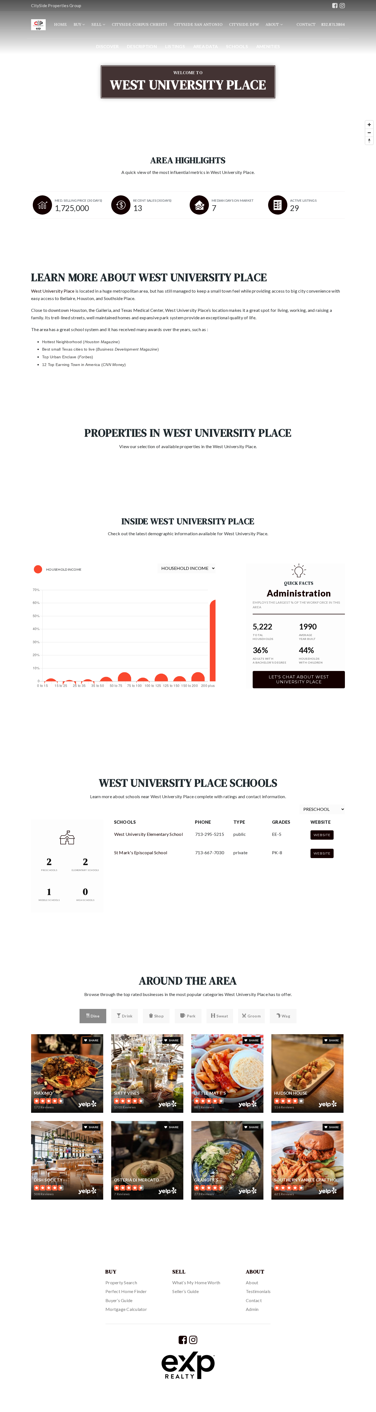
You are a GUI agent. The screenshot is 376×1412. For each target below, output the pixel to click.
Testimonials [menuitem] (258, 1291)
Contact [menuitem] (254, 1300)
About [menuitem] (273, 24)
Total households (263, 636)
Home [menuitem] (60, 24)
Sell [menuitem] (97, 24)
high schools (85, 900)
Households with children (311, 660)
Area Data (205, 46)
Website (322, 835)
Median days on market (233, 200)
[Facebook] (335, 5)
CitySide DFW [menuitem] (244, 24)
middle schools (49, 900)
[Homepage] (38, 24)
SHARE (93, 1040)
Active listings (303, 200)
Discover (107, 46)
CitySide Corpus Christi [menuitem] (139, 24)
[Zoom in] (369, 125)
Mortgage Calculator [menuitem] (126, 1309)
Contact (306, 24)
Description (142, 46)
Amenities (268, 46)
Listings (175, 46)
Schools (237, 46)
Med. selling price (78, 200)
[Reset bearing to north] (369, 141)
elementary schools (85, 870)
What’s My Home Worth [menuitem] (196, 1282)
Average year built (307, 636)
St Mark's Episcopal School (140, 852)
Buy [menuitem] (77, 24)
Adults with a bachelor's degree (269, 660)
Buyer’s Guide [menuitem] (118, 1300)
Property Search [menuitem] (121, 1282)
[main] (188, 619)
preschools (49, 870)
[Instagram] (342, 5)
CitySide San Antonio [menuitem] (198, 24)
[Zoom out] (369, 133)
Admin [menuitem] (252, 1309)
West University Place (52, 290)
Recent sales (152, 200)
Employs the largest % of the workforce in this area (296, 604)
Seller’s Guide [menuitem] (185, 1291)
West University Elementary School (148, 834)
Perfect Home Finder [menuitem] (126, 1291)
